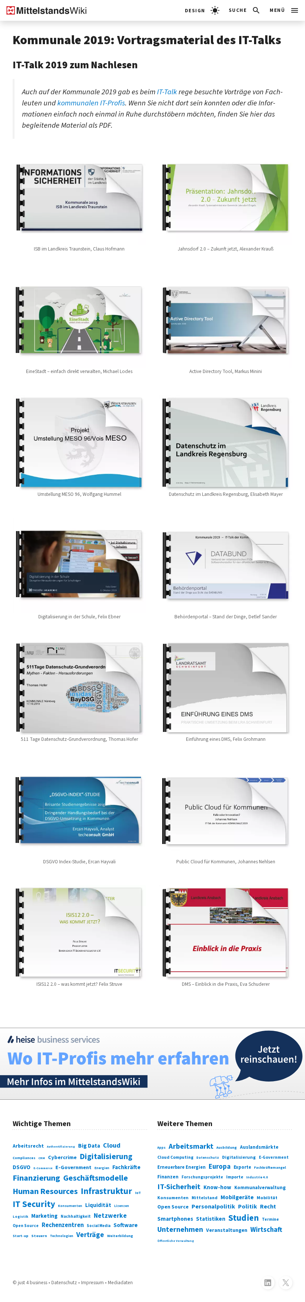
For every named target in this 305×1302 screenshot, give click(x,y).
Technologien (61, 1236)
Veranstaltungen (226, 1230)
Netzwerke (110, 1215)
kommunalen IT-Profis (91, 103)
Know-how (217, 1187)
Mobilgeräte (237, 1197)
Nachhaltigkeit (76, 1216)
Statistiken (210, 1219)
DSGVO (21, 1167)
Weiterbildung (120, 1236)
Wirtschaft (266, 1229)
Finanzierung (36, 1178)
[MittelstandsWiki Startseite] (43, 10)
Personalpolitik (213, 1206)
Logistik (20, 1216)
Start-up (20, 1236)
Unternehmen (180, 1229)
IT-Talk (167, 91)
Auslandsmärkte (259, 1147)
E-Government (73, 1167)
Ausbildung (226, 1147)
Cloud (112, 1145)
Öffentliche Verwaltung (175, 1241)
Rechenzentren (63, 1225)
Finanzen (168, 1176)
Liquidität (98, 1205)
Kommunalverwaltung (260, 1187)
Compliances (24, 1158)
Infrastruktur (106, 1191)
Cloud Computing (175, 1157)
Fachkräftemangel (270, 1167)
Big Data (89, 1146)
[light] (202, 10)
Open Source (26, 1226)
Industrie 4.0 (257, 1177)
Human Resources (45, 1191)
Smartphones (175, 1219)
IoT (138, 1192)
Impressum (92, 1282)
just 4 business (32, 1282)
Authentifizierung (61, 1146)
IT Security (34, 1204)
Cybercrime (62, 1157)
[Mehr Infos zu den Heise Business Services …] (152, 1063)
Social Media (98, 1226)
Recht (268, 1206)
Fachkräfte (126, 1167)
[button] (245, 10)
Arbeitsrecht (28, 1146)
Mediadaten (120, 1282)
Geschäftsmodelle (95, 1178)
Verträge (90, 1235)
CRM (41, 1158)
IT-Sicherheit (178, 1186)
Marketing (44, 1216)
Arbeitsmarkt (191, 1146)
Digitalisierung (106, 1156)
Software (125, 1225)
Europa (220, 1167)
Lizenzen (121, 1206)
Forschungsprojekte (202, 1177)
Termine (270, 1219)
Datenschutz (207, 1157)
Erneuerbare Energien (181, 1167)
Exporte (242, 1167)
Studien (243, 1218)
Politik (247, 1206)
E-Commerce (42, 1168)
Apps (161, 1147)
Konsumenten (70, 1206)
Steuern (39, 1236)
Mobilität (267, 1197)
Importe (234, 1177)
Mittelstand (205, 1198)
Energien (101, 1168)
